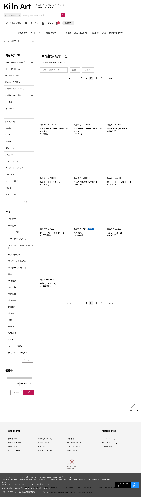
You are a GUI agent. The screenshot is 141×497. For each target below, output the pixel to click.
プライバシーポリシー (26, 484)
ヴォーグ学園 (107, 446)
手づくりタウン (108, 443)
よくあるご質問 (73, 446)
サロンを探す (50, 33)
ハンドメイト (107, 439)
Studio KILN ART (81, 33)
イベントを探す (65, 33)
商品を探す (22, 33)
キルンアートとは (98, 33)
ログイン (49, 23)
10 (91, 78)
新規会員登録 (15, 23)
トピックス (42, 446)
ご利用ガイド (72, 439)
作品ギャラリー (36, 33)
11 (96, 78)
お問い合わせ (72, 450)
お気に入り (33, 23)
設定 (29, 392)
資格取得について (116, 33)
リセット (27, 202)
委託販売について (74, 443)
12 (100, 78)
